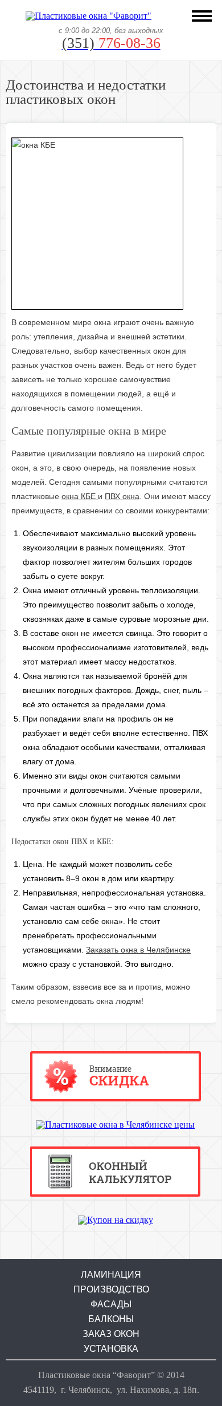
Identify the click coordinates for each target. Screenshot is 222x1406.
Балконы (111, 1319)
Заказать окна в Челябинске (138, 949)
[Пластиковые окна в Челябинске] (88, 16)
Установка (111, 1349)
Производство (111, 1289)
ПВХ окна (122, 496)
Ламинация (111, 1274)
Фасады (111, 1304)
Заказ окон (111, 1334)
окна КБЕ (79, 496)
